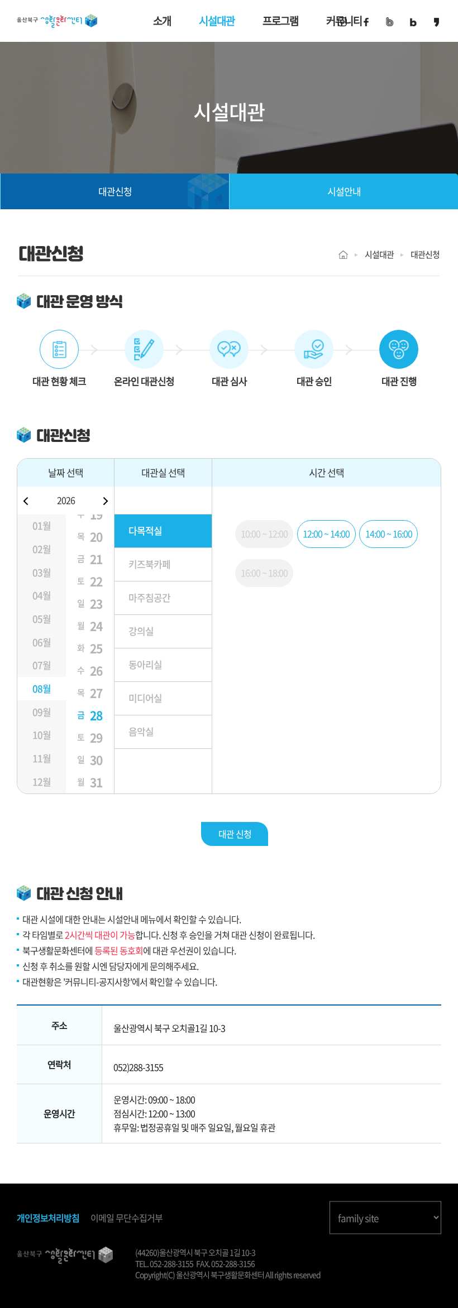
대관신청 (115, 191)
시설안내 (344, 191)
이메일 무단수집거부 (126, 1217)
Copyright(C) (155, 1274)
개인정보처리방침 (48, 1217)
